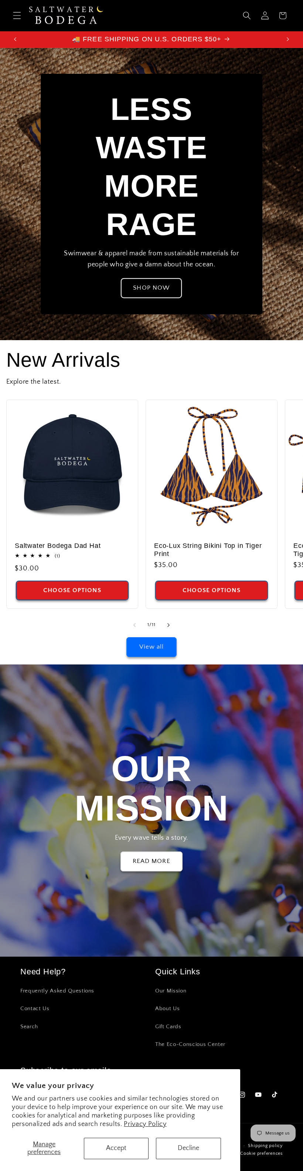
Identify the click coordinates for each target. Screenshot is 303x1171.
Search (29, 1026)
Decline (188, 1148)
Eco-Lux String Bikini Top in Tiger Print (208, 549)
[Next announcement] (288, 39)
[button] (17, 15)
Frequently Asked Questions (57, 991)
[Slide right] (168, 625)
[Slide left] (134, 625)
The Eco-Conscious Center (190, 1044)
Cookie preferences (261, 1153)
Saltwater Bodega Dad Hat (58, 545)
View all (151, 646)
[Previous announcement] (15, 39)
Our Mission (170, 991)
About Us (167, 1008)
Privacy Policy (145, 1124)
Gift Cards (168, 1026)
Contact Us (35, 1008)
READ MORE (151, 861)
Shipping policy (265, 1145)
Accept (116, 1148)
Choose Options (72, 590)
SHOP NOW (151, 287)
